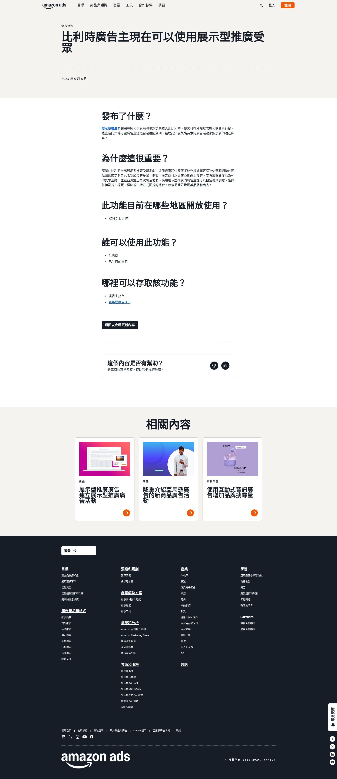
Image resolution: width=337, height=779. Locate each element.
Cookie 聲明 (139, 730)
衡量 (116, 5)
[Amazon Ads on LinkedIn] (63, 737)
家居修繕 (186, 629)
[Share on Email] (332, 762)
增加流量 (66, 587)
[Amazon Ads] (51, 5)
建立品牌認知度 (70, 575)
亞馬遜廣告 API (119, 302)
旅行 (183, 653)
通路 (184, 665)
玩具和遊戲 (187, 647)
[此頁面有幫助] (225, 366)
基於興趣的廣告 (118, 730)
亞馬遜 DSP (127, 670)
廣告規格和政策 (249, 593)
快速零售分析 (128, 653)
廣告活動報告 (128, 641)
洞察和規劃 (130, 569)
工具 (129, 5)
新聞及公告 (246, 605)
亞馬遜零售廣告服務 (132, 694)
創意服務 (126, 605)
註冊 (287, 5)
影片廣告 (66, 641)
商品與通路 (99, 5)
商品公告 (245, 581)
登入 (272, 5)
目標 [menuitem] (64, 569)
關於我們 (66, 730)
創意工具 (126, 611)
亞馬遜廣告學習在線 (251, 575)
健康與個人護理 (189, 617)
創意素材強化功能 (131, 599)
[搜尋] (261, 5)
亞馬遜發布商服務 (131, 688)
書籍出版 (186, 635)
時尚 (183, 599)
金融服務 (186, 605)
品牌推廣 (66, 629)
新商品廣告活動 (129, 700)
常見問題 (245, 599)
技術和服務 (130, 665)
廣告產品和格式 (73, 611)
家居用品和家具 (189, 623)
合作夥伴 (145, 5)
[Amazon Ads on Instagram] (77, 737)
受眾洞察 (126, 575)
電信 (183, 641)
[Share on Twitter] (332, 746)
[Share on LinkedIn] (332, 754)
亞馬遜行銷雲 (128, 676)
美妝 (183, 581)
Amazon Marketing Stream (136, 635)
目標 (80, 5)
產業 (184, 569)
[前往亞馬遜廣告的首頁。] (95, 760)
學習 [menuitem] (243, 569)
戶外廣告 (66, 653)
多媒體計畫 (127, 581)
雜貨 (183, 611)
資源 (242, 587)
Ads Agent (127, 706)
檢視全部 (66, 658)
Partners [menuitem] (246, 617)
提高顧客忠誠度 (70, 599)
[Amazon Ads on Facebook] (92, 737)
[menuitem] (79, 638)
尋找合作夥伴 (247, 623)
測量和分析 (130, 623)
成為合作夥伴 (247, 629)
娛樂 (183, 593)
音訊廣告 (66, 647)
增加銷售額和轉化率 (72, 593)
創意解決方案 (131, 593)
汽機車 (184, 575)
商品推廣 (66, 623)
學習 (161, 5)
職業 (178, 730)
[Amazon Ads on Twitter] (70, 737)
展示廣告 (66, 635)
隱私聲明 (99, 730)
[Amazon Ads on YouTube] (84, 737)
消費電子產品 (188, 587)
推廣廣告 (66, 617)
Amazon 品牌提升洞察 (133, 629)
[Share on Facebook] (332, 739)
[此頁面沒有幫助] (214, 366)
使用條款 (82, 730)
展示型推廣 (109, 128)
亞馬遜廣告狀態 (161, 730)
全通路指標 (127, 647)
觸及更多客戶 (68, 581)
